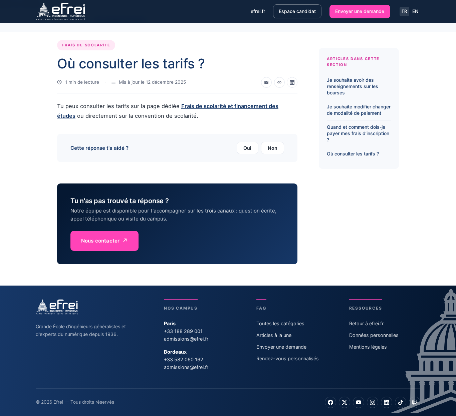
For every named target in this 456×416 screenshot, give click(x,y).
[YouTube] (358, 402)
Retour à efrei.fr (366, 323)
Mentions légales (368, 347)
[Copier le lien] (279, 82)
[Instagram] (372, 402)
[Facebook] (330, 402)
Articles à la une (273, 335)
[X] (344, 402)
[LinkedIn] (386, 402)
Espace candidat (297, 11)
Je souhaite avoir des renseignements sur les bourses (352, 86)
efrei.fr (258, 11)
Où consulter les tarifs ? (353, 154)
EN (415, 11)
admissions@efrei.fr (186, 339)
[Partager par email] (266, 82)
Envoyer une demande (359, 11)
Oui (247, 148)
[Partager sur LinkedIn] (292, 82)
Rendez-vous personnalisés (287, 358)
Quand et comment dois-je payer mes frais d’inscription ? (358, 133)
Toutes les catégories (280, 323)
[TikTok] (400, 402)
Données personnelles (374, 335)
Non (272, 148)
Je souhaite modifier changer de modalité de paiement (359, 110)
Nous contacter (100, 241)
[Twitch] (414, 402)
